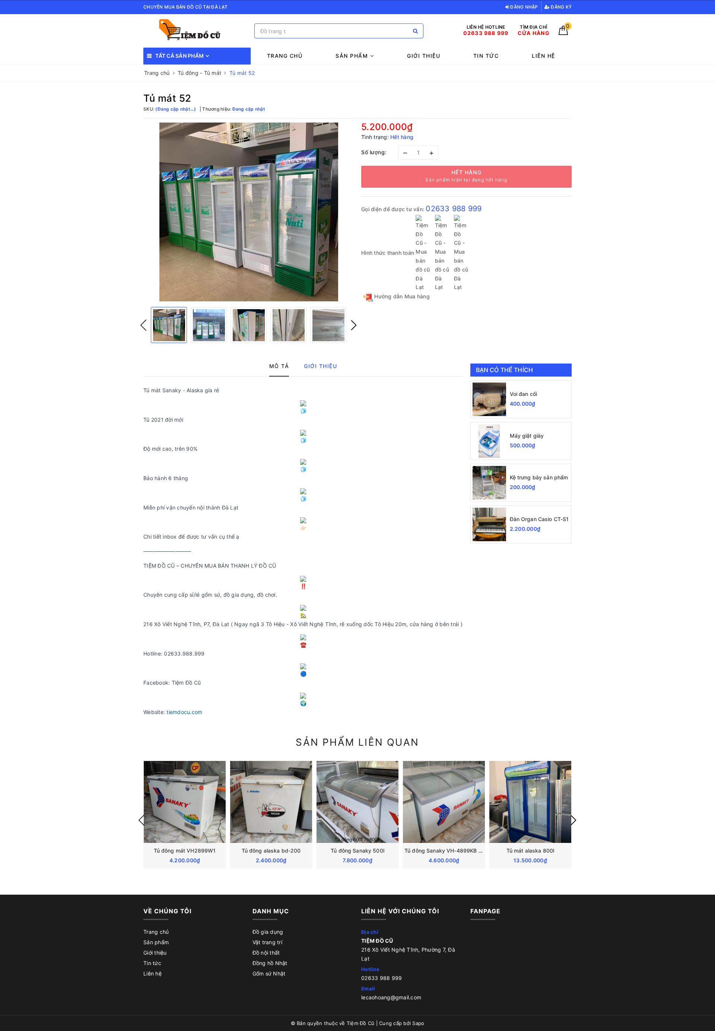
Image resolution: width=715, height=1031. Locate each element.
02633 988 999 (454, 208)
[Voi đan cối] (489, 399)
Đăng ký (561, 7)
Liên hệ (543, 56)
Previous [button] (143, 325)
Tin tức (486, 56)
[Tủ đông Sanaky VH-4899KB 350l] (444, 802)
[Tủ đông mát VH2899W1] (185, 802)
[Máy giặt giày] (489, 441)
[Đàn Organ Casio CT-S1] (489, 524)
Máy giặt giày (527, 435)
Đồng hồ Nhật (269, 963)
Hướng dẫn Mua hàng (401, 296)
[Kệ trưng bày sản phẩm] (489, 482)
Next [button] (353, 325)
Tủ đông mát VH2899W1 (185, 850)
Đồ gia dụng (267, 932)
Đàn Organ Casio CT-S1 (539, 519)
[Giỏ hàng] (563, 33)
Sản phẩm (353, 56)
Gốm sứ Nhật (269, 973)
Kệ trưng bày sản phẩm (539, 477)
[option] (248, 212)
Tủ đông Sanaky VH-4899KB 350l (447, 850)
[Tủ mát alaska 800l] (530, 802)
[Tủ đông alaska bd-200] (271, 802)
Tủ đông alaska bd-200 (271, 850)
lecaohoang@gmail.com (391, 997)
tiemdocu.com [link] (184, 712)
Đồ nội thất (266, 952)
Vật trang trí (267, 942)
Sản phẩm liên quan (357, 742)
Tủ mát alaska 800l (530, 850)
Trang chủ (285, 56)
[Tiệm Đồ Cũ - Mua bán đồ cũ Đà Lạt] (197, 31)
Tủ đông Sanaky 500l (357, 850)
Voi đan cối (523, 394)
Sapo (418, 1023)
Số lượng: (374, 152)
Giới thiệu (423, 56)
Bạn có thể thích (504, 370)
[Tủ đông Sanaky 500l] (357, 802)
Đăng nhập (523, 7)
